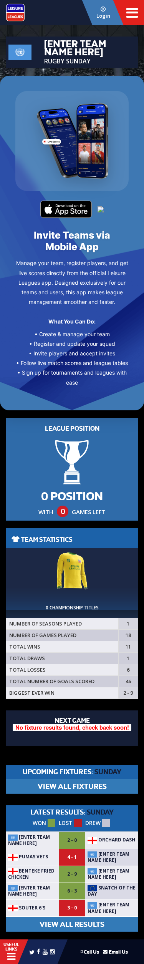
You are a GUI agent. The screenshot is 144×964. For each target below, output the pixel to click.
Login (103, 15)
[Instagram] (52, 951)
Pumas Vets (33, 856)
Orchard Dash (116, 839)
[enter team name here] (29, 840)
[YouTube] (45, 951)
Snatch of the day (112, 890)
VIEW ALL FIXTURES (72, 786)
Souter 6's (31, 907)
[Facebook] (38, 951)
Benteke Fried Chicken (31, 874)
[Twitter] (32, 951)
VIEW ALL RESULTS (72, 924)
